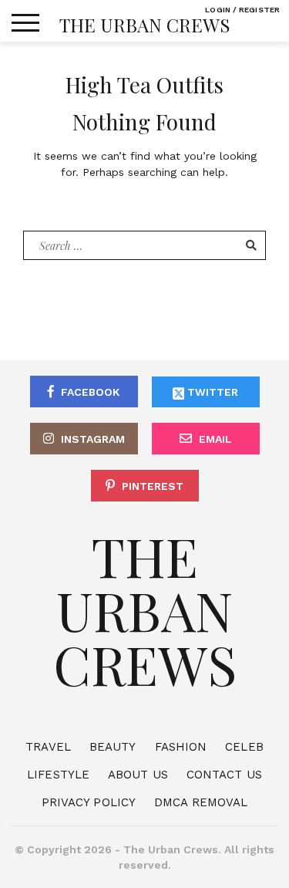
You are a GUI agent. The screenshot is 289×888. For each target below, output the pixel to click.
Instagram (93, 439)
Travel (48, 747)
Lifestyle (58, 775)
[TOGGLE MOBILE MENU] (25, 23)
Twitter (211, 392)
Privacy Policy (89, 802)
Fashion (181, 747)
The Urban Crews (144, 24)
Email (215, 439)
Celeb (244, 747)
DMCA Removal (200, 802)
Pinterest (152, 486)
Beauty (112, 747)
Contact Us (224, 775)
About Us (138, 775)
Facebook (90, 392)
